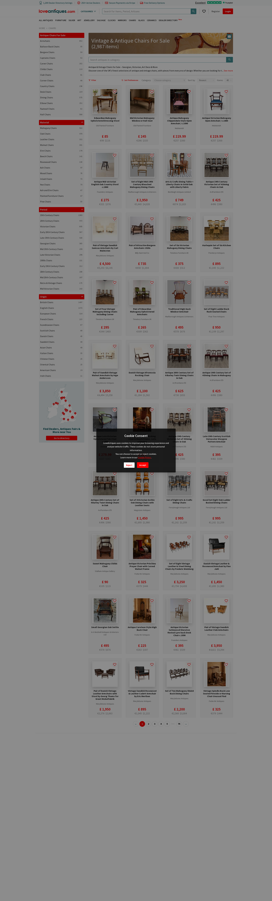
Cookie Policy (144, 457)
